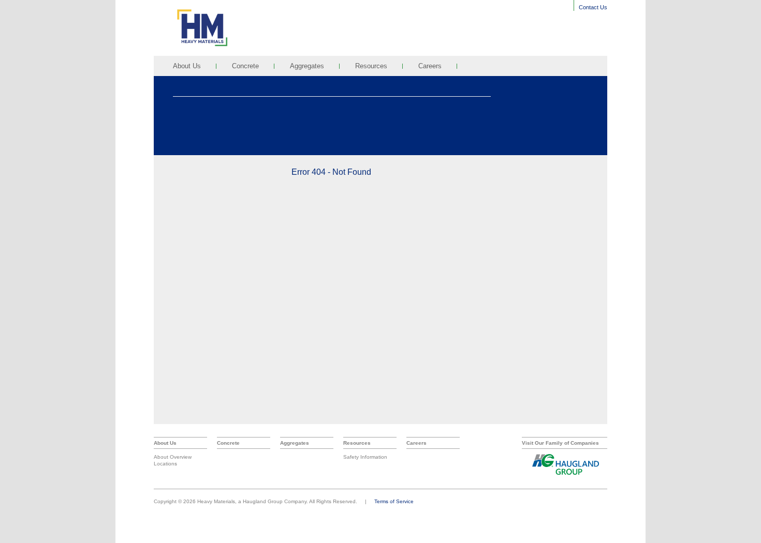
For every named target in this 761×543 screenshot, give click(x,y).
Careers (430, 66)
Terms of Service (394, 501)
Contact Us (593, 7)
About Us (187, 66)
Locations (165, 463)
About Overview (173, 457)
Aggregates (307, 66)
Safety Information (365, 457)
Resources (371, 66)
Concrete (245, 66)
